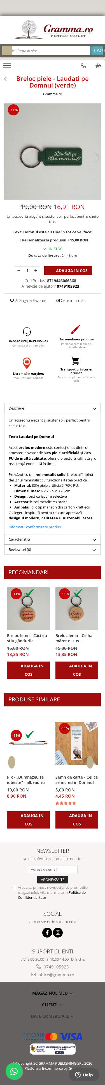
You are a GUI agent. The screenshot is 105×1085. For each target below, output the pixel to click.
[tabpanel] (52, 151)
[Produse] (8, 67)
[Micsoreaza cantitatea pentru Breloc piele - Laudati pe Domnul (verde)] (19, 270)
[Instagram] (58, 933)
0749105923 (56, 967)
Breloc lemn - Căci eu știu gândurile (27, 638)
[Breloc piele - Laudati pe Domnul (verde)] (52, 151)
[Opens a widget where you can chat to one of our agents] (84, 1075)
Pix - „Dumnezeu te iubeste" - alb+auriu (26, 779)
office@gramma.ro (55, 974)
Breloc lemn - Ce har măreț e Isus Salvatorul (74, 638)
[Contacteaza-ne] (83, 65)
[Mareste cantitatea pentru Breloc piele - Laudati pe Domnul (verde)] (36, 270)
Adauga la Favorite (30, 300)
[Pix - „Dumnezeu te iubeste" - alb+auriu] (28, 743)
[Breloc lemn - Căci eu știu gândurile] (28, 608)
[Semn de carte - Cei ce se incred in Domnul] (76, 743)
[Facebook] (47, 933)
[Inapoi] (4, 79)
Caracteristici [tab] (19, 539)
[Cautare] (96, 50)
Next (96, 157)
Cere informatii (73, 300)
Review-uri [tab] (20, 549)
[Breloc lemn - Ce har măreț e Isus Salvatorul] (76, 608)
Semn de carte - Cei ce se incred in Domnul (76, 779)
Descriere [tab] (16, 408)
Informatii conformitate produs (35, 526)
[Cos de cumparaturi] (98, 65)
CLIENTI (50, 1005)
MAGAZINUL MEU (50, 993)
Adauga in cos (71, 270)
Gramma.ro (52, 93)
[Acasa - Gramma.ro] (53, 30)
